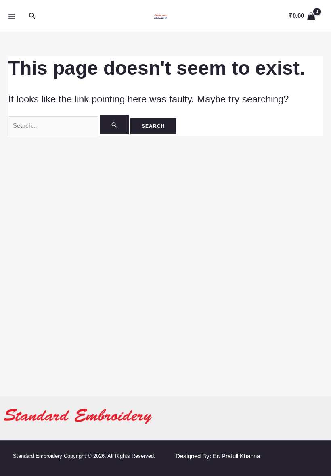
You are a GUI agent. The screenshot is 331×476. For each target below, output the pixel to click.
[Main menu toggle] (12, 16)
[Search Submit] (114, 124)
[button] (32, 16)
